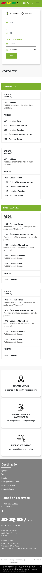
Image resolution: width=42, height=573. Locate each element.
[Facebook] (2, 511)
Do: (7, 29)
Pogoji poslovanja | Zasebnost (17, 561)
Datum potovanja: (14, 39)
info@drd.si (7, 506)
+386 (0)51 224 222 (10, 504)
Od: (7, 18)
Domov (4, 560)
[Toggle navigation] (38, 3)
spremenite (16, 571)
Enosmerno (14, 13)
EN (24, 3)
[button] (28, 3)
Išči (11, 56)
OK (40, 566)
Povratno (28, 13)
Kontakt (37, 560)
